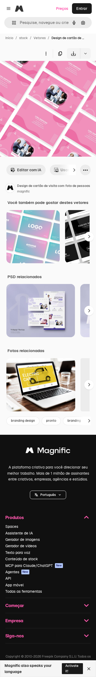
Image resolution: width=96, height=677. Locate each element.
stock (23, 38)
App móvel (14, 585)
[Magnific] (48, 452)
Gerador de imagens (22, 539)
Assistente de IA (19, 533)
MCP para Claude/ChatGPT (33, 565)
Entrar (81, 8)
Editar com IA (29, 170)
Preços (62, 8)
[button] (48, 495)
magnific (23, 191)
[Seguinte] (74, 170)
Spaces (11, 526)
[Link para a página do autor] (10, 188)
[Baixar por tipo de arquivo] (85, 53)
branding (74, 421)
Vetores (40, 38)
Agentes (16, 572)
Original (34, 71)
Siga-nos (14, 635)
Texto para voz (17, 552)
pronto (51, 421)
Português (48, 495)
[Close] (88, 669)
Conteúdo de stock (21, 559)
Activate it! (71, 668)
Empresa (14, 620)
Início (9, 38)
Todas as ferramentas (23, 591)
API (8, 578)
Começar (14, 605)
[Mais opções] (46, 53)
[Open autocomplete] (12, 23)
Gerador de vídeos (21, 546)
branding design (23, 421)
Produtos (14, 517)
